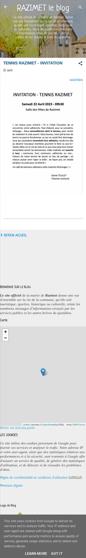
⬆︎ (1, 235)
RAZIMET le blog (43, 8)
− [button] (5, 337)
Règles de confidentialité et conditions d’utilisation (34, 478)
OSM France (78, 424)
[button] (80, 64)
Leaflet (26, 424)
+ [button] (5, 331)
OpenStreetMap (50, 424)
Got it (57, 553)
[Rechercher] (80, 8)
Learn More (36, 553)
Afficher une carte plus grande (17, 428)
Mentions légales (11, 486)
